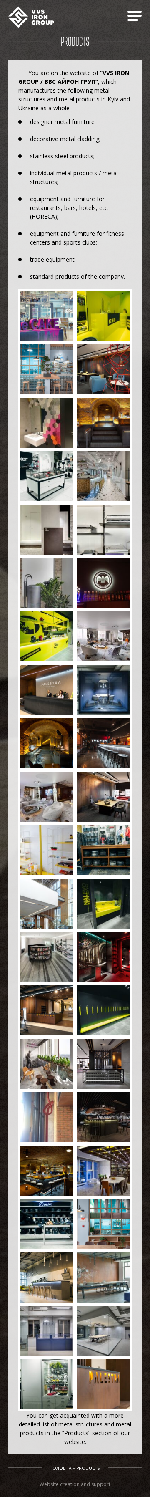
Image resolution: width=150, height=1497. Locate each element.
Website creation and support (75, 1484)
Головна (60, 1468)
